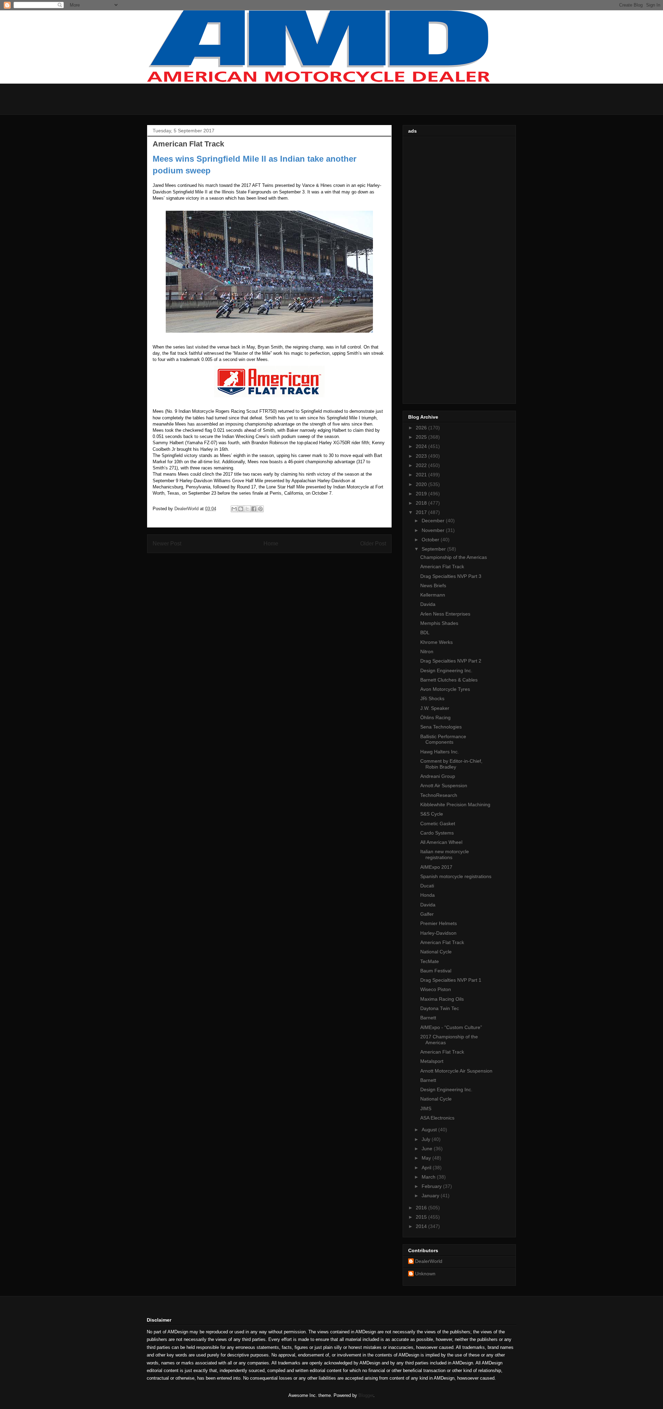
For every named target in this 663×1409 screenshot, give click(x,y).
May (427, 1158)
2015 (422, 1217)
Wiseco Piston (435, 989)
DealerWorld (428, 1261)
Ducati (427, 885)
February (432, 1186)
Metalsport (431, 1061)
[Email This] (234, 508)
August (430, 1129)
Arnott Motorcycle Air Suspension (456, 1071)
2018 (422, 503)
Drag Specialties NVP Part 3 (450, 576)
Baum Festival (435, 970)
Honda (427, 895)
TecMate (429, 961)
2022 (422, 465)
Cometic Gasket (437, 823)
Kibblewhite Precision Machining (455, 804)
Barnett (428, 1017)
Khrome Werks (436, 642)
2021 (422, 474)
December (434, 520)
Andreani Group (437, 776)
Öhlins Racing (435, 717)
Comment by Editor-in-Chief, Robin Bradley (451, 764)
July (427, 1139)
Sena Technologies (441, 727)
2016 (422, 1207)
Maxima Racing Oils (442, 999)
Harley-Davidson (438, 933)
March (429, 1177)
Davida (427, 604)
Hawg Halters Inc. (439, 751)
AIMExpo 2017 (436, 867)
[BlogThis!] (240, 508)
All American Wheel (441, 842)
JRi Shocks (432, 698)
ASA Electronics (437, 1118)
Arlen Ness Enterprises (445, 614)
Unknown (425, 1273)
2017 (422, 512)
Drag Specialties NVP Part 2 (450, 661)
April (427, 1167)
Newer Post (167, 543)
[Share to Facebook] (253, 508)
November (434, 530)
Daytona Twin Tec (439, 1008)
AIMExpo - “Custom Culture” (451, 1027)
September (434, 549)
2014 (422, 1226)
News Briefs (433, 585)
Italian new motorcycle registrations (444, 854)
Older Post (373, 543)
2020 (422, 484)
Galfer (427, 914)
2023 (422, 456)
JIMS (425, 1108)
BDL (425, 632)
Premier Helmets (438, 923)
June (428, 1148)
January (431, 1195)
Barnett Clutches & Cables (449, 680)
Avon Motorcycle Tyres (445, 689)
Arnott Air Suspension (443, 785)
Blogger (365, 1395)
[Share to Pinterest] (260, 508)
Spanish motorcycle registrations (455, 876)
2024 (422, 446)
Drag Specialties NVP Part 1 (450, 980)
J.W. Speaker (434, 708)
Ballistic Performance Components (443, 739)
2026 (422, 427)
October (431, 539)
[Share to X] (247, 508)
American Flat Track (442, 566)
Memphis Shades (439, 623)
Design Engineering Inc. (446, 670)
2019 (422, 493)
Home (270, 543)
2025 (422, 437)
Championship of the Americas (453, 557)
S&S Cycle (431, 814)
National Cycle (436, 951)
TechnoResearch (438, 795)
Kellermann (432, 595)
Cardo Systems (437, 833)
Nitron (426, 651)
